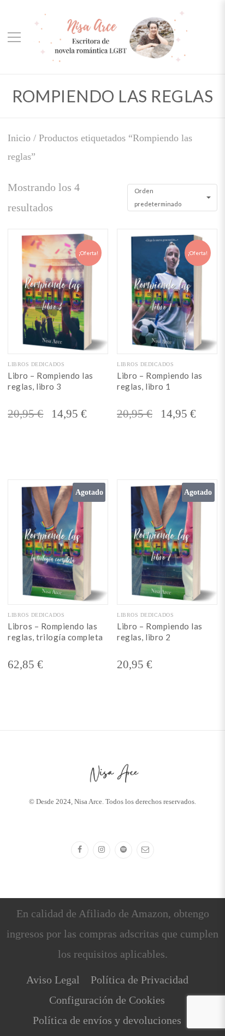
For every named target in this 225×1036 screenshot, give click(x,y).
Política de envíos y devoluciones (107, 1020)
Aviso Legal (53, 980)
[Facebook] (79, 850)
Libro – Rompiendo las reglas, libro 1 (160, 381)
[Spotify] (123, 850)
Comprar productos (58, 595)
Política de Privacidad (139, 980)
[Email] (145, 850)
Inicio (19, 137)
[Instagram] (101, 850)
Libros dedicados (36, 364)
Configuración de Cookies (107, 1000)
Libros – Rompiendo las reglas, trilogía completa (55, 631)
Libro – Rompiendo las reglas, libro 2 (160, 631)
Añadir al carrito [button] (58, 345)
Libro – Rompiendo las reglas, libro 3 (50, 381)
